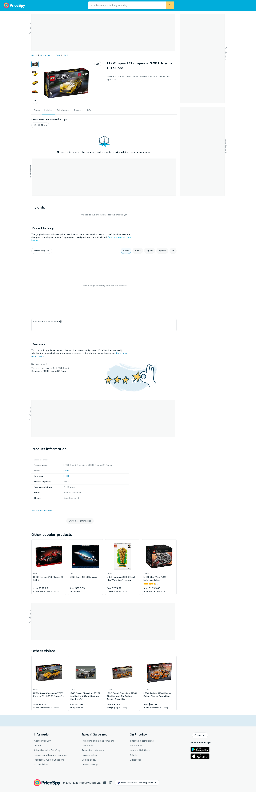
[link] (48, 567)
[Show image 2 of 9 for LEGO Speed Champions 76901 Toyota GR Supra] (35, 73)
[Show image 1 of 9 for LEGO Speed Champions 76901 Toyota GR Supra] (35, 64)
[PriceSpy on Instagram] (110, 782)
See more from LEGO (41, 510)
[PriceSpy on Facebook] (105, 782)
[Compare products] (98, 64)
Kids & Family (46, 55)
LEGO (65, 55)
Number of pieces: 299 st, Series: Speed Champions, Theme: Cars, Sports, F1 (139, 78)
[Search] (170, 5)
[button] (35, 101)
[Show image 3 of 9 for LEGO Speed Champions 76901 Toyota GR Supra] (35, 82)
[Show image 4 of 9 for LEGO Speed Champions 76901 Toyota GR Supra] (35, 91)
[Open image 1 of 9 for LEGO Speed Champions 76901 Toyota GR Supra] (67, 83)
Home (34, 55)
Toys (58, 55)
